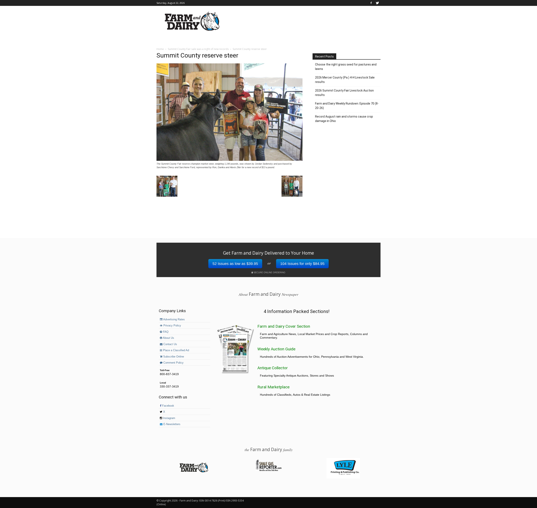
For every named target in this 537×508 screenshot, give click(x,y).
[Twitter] (377, 2)
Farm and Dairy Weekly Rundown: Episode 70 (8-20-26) (347, 106)
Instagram (168, 418)
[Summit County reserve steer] (229, 159)
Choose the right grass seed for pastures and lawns (346, 67)
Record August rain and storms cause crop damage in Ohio (344, 119)
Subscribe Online (173, 356)
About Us (168, 337)
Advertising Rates (174, 319)
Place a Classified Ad (175, 350)
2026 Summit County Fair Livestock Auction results (344, 93)
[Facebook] (371, 2)
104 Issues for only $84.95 (302, 264)
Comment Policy (173, 362)
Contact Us (170, 344)
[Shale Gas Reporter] (268, 470)
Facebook (167, 405)
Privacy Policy (172, 325)
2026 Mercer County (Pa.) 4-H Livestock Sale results (345, 80)
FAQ (165, 331)
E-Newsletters (171, 424)
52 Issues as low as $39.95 (235, 264)
